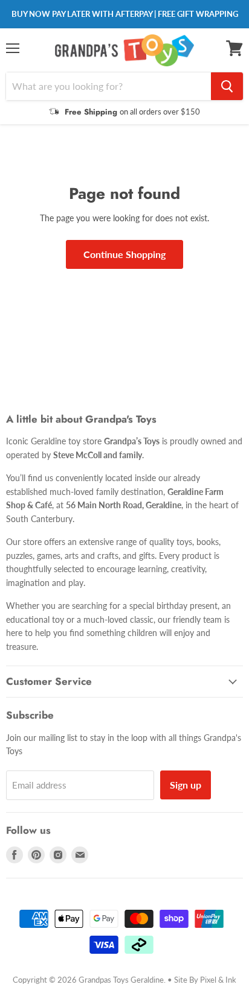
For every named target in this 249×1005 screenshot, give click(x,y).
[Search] (227, 86)
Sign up (185, 784)
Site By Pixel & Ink (205, 980)
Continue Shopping (124, 254)
